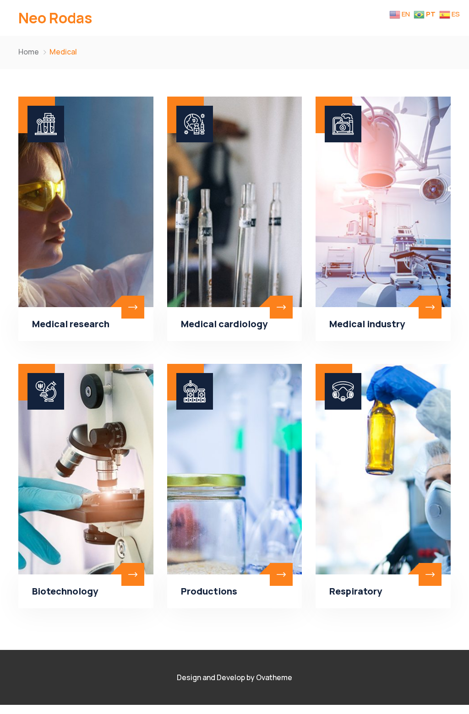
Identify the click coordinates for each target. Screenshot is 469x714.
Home (28, 52)
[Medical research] (85, 202)
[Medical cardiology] (234, 202)
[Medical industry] (383, 202)
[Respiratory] (383, 469)
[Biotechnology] (85, 469)
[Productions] (234, 469)
